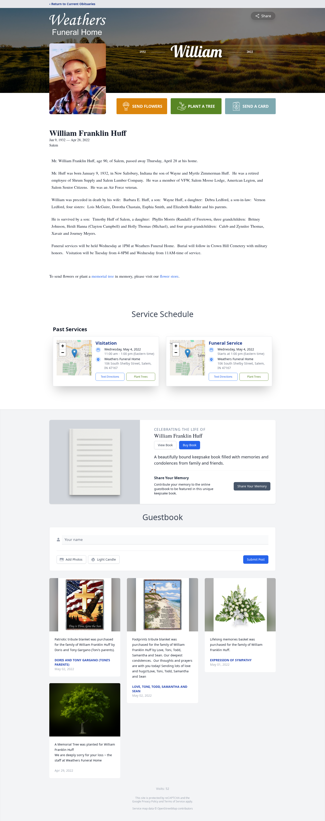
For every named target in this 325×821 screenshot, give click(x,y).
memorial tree (103, 276)
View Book (165, 445)
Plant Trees (141, 377)
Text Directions (110, 377)
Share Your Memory (252, 486)
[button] (74, 353)
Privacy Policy (150, 801)
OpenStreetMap (167, 808)
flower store (169, 276)
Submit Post (256, 559)
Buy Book (189, 445)
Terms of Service (174, 801)
